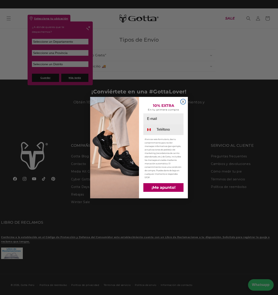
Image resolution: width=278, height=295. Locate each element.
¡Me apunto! (163, 187)
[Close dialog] (183, 101)
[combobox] (149, 129)
